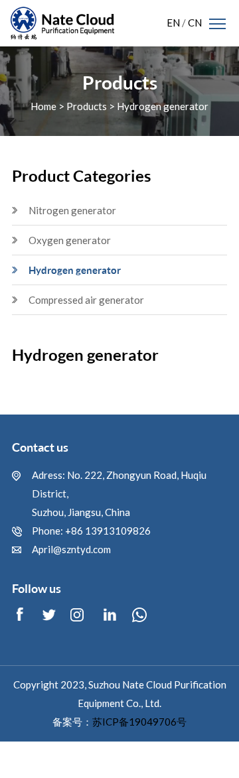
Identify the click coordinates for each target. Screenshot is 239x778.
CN (195, 23)
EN (173, 23)
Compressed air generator (86, 300)
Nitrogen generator (72, 210)
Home (43, 105)
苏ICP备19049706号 (139, 722)
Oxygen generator (70, 240)
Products (86, 105)
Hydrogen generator (162, 105)
